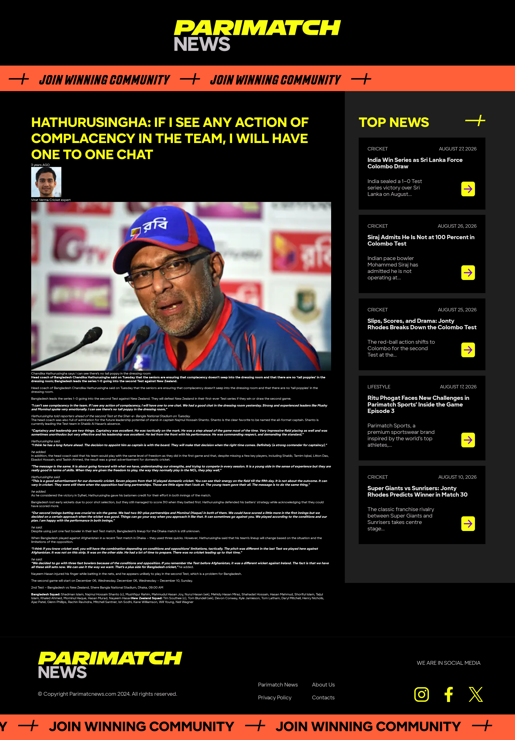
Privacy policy (274, 698)
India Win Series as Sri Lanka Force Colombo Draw (415, 163)
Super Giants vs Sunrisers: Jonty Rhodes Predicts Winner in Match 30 (418, 491)
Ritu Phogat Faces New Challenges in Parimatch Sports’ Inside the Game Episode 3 (418, 405)
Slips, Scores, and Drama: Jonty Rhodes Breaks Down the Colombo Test (422, 324)
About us (323, 685)
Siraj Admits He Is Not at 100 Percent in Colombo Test (421, 240)
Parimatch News (278, 685)
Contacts (323, 698)
